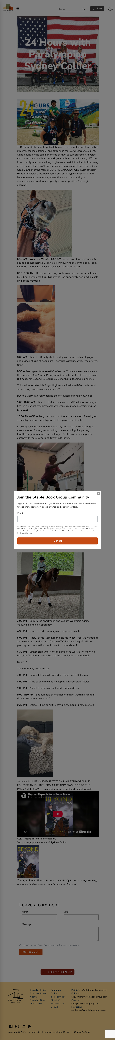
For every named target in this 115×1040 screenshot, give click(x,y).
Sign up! (57, 541)
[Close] (98, 493)
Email (20, 513)
